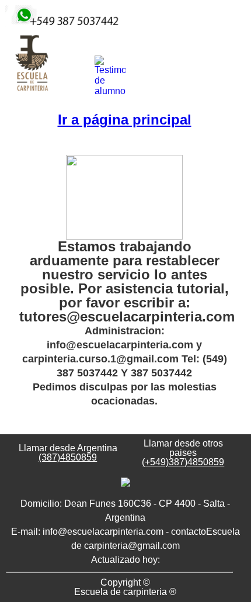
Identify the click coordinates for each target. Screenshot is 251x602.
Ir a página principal (124, 119)
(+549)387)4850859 (183, 462)
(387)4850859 (68, 457)
